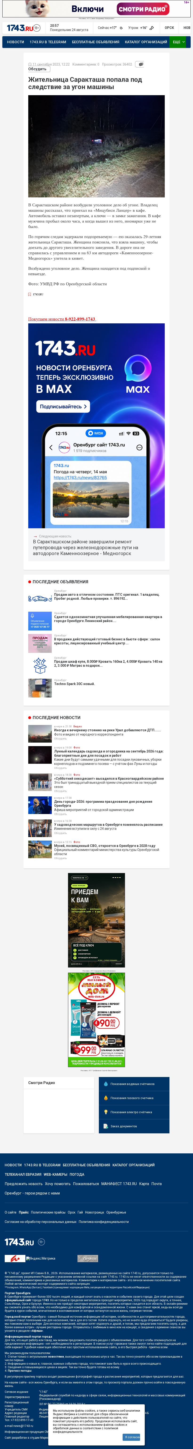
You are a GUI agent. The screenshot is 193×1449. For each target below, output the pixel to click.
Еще (179, 41)
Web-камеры (55, 1174)
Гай (80, 1212)
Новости (15, 42)
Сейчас (108, 28)
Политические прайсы (48, 1212)
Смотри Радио (41, 1083)
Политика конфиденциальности (104, 1222)
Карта (144, 1184)
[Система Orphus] (87, 1258)
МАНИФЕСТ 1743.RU (119, 1184)
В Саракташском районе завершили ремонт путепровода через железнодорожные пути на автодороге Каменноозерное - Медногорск (85, 547)
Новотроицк (94, 1212)
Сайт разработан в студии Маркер (27, 1437)
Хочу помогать (58, 1184)
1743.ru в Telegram (48, 42)
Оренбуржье (116, 1212)
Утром (138, 28)
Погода (77, 1174)
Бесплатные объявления (95, 42)
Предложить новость (24, 1184)
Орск (71, 1212)
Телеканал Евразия (23, 1174)
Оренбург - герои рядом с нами (32, 1193)
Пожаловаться (86, 1184)
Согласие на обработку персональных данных (40, 1222)
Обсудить (37, 69)
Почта (156, 1184)
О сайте (10, 1212)
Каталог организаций (146, 42)
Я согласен (132, 1437)
